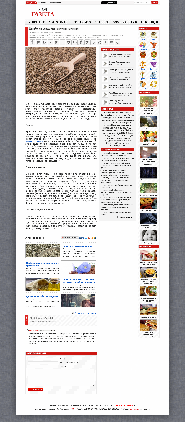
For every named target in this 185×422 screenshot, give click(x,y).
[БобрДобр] (99, 42)
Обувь (130, 133)
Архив (53, 405)
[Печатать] (117, 42)
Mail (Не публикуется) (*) (69, 362)
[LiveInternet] (75, 42)
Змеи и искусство (148, 210)
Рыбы (153, 88)
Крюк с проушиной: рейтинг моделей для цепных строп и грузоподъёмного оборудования (115, 172)
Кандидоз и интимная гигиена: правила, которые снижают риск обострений (115, 180)
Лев (143, 59)
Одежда (106, 135)
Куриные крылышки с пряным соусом (148, 263)
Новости (44, 2)
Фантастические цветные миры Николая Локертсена (148, 161)
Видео (154, 22)
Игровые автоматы (115, 120)
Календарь (120, 127)
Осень (114, 135)
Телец (153, 40)
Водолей (143, 88)
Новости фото (108, 133)
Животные (129, 118)
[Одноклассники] (50, 42)
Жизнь (125, 22)
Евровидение (108, 117)
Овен (143, 40)
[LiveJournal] (62, 42)
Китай (129, 128)
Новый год (121, 132)
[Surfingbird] (87, 42)
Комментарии (54, 2)
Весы (143, 69)
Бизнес (107, 112)
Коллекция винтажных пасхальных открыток (148, 110)
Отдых (121, 135)
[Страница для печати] (72, 313)
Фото (115, 22)
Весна (114, 113)
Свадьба (111, 143)
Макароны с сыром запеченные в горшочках (148, 281)
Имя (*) (62, 359)
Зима (103, 120)
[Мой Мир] (94, 238)
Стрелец (143, 79)
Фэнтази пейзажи (148, 180)
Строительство (117, 146)
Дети (123, 115)
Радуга (148, 129)
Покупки (126, 138)
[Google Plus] (89, 238)
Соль (127, 143)
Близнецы (143, 49)
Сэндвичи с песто (148, 317)
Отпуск (129, 135)
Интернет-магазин (121, 125)
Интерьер (108, 128)
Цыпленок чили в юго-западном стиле (148, 300)
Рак (153, 49)
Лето (122, 130)
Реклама (119, 141)
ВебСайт (63, 366)
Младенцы (148, 243)
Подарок (118, 138)
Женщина (119, 118)
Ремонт (127, 140)
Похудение (109, 140)
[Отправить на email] (111, 42)
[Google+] (56, 42)
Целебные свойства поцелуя (42, 296)
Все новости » (124, 217)
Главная (32, 22)
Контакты (63, 405)
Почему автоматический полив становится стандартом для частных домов (116, 165)
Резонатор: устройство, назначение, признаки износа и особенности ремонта (117, 207)
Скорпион (153, 69)
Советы (120, 143)
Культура (85, 22)
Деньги (116, 115)
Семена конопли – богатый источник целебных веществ (79, 280)
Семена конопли (34, 141)
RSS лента (108, 405)
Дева (154, 59)
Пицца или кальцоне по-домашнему (148, 334)
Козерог (153, 79)
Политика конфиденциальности (85, 405)
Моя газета (70, 408)
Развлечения (139, 22)
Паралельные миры (148, 195)
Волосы (120, 113)
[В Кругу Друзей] (93, 42)
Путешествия (101, 22)
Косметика (107, 130)
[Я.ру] (81, 42)
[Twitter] (38, 42)
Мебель (129, 130)
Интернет (115, 122)
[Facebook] (32, 42)
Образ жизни (60, 22)
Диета (130, 115)
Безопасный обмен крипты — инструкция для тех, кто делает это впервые (116, 192)
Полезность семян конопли (77, 246)
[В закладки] (105, 42)
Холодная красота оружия (148, 226)
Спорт (74, 22)
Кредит (116, 130)
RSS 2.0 (79, 35)
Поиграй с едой (148, 144)
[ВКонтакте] (44, 42)
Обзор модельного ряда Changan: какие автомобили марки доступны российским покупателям (116, 199)
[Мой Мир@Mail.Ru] (69, 42)
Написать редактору (124, 405)
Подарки (109, 138)
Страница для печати (85, 313)
